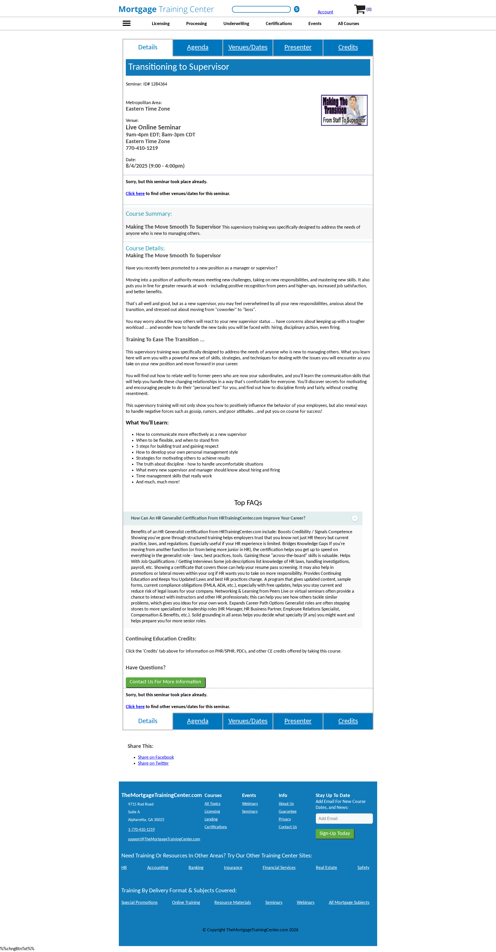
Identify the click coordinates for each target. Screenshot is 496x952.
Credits (348, 47)
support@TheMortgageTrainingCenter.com (164, 839)
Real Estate (326, 867)
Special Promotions (139, 902)
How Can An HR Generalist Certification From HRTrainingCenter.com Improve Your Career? (218, 518)
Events (314, 23)
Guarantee (288, 812)
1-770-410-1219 (141, 830)
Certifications (279, 23)
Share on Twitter (153, 763)
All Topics (212, 804)
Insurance (233, 867)
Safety (363, 867)
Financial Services (279, 867)
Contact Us (288, 827)
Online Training (186, 902)
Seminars (250, 812)
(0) (369, 9)
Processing (196, 23)
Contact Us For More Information (165, 682)
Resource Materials (232, 902)
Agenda (197, 47)
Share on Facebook (156, 757)
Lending (211, 819)
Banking (196, 867)
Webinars (250, 804)
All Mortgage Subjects (349, 902)
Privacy (285, 819)
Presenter (298, 47)
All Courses (348, 23)
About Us (286, 804)
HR (124, 867)
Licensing (161, 23)
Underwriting (236, 23)
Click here (135, 193)
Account (325, 12)
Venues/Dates (248, 47)
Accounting (157, 867)
